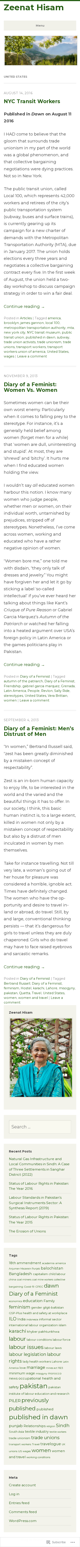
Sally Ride (62, 691)
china (12, 1279)
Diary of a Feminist (35, 676)
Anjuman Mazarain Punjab (24, 1268)
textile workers (58, 1431)
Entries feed (19, 1503)
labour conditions (39, 1339)
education (33, 1300)
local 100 (52, 323)
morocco (55, 1373)
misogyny (67, 988)
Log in (14, 1494)
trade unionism (49, 342)
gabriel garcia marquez (41, 686)
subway (63, 337)
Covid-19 (29, 1286)
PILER (15, 1400)
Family (49, 1301)
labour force (61, 1339)
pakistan (11, 993)
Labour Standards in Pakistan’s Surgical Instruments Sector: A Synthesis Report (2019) (35, 1202)
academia (48, 1263)
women (10, 700)
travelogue (50, 1444)
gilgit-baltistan (53, 1307)
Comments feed (23, 1512)
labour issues (26, 1347)
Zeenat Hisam (34, 7)
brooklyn (11, 323)
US (20, 1451)
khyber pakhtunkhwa (43, 1331)
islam (62, 1325)
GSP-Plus (15, 1313)
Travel (36, 993)
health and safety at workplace (45, 1313)
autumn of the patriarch (23, 681)
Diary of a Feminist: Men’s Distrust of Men (39, 731)
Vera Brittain (57, 696)
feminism (11, 988)
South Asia (16, 1431)
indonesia (32, 1319)
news (13, 1378)
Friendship (12, 686)
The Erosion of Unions (27, 1231)
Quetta (24, 993)
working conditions (38, 1457)
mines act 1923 (54, 1368)
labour (17, 1338)
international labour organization (33, 1325)
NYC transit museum (43, 332)
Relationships (35, 1426)
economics (15, 1301)
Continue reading (24, 306)
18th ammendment (25, 1263)
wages (9, 356)
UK (63, 1444)
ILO (12, 1319)
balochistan (52, 1268)
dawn (51, 1285)
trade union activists (20, 342)
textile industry (37, 1432)
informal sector (50, 1319)
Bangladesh (20, 1273)
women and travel (33, 998)
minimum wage (22, 1373)
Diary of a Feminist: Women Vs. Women (30, 387)
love (23, 1368)
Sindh (63, 1425)
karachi (38, 988)
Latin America (15, 691)
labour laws (53, 1348)
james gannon (32, 323)
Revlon (47, 691)
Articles (26, 318)
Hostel (26, 988)
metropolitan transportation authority (35, 328)
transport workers (31, 347)
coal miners (24, 1279)
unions (13, 1451)
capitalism (40, 1274)
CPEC (39, 1286)
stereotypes (13, 696)
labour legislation (27, 1354)
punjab (16, 1425)
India (21, 1319)
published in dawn (40, 337)
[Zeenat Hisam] (41, 64)
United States (57, 352)
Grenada (68, 686)
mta (70, 328)
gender (36, 1307)
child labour (57, 1274)
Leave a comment (32, 356)
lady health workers (37, 1361)
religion (50, 1426)
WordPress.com (22, 1521)
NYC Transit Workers (32, 101)
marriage (36, 1367)
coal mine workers (42, 1279)
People (34, 691)
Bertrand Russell (17, 983)
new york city (14, 332)
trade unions (45, 1437)
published (44, 1409)
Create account (22, 1485)
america (54, 318)
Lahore (51, 988)
